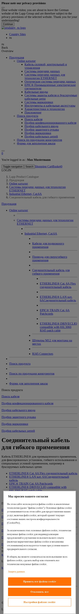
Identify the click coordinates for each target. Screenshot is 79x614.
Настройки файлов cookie (39, 602)
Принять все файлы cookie (39, 581)
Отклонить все (39, 591)
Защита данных (16, 571)
